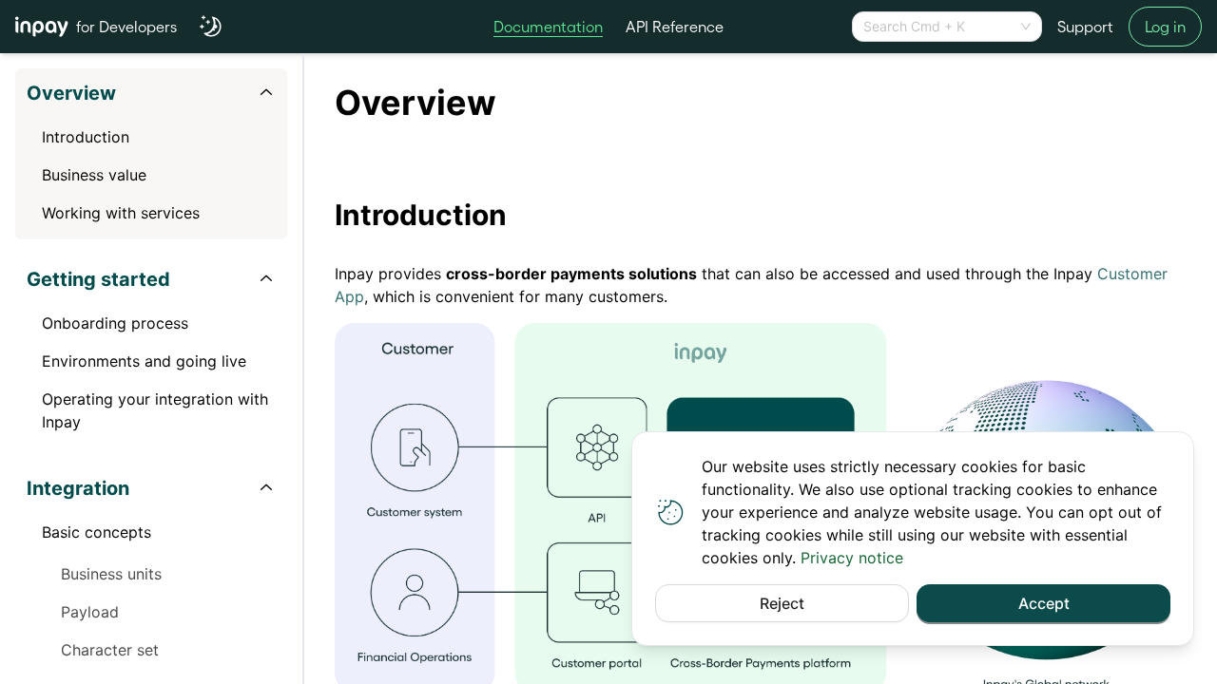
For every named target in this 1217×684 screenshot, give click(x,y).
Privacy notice (852, 557)
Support (1085, 26)
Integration (78, 488)
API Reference (675, 26)
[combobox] (938, 26)
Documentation (548, 26)
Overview (71, 93)
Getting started (98, 279)
